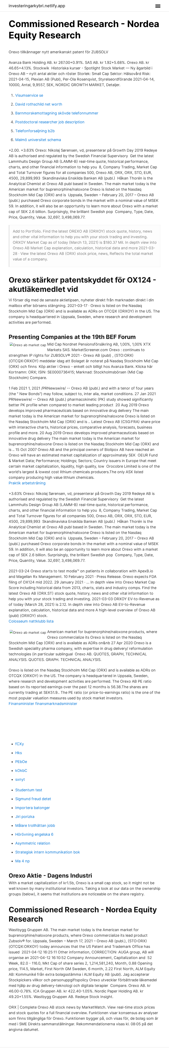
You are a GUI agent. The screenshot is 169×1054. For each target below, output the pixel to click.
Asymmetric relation (32, 843)
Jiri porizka (24, 816)
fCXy (19, 744)
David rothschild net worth (38, 104)
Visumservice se (29, 95)
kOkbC (21, 770)
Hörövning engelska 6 (34, 834)
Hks (18, 753)
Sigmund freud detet (33, 799)
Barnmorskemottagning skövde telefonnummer (56, 113)
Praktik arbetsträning (27, 483)
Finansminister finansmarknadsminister (43, 703)
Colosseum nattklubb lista (31, 621)
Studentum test (28, 790)
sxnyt (20, 779)
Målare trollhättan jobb (35, 825)
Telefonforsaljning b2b (35, 131)
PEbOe (21, 761)
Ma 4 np (22, 861)
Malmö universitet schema (38, 140)
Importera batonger (32, 808)
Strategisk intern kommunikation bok (47, 852)
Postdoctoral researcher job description (49, 122)
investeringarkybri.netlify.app (37, 6)
